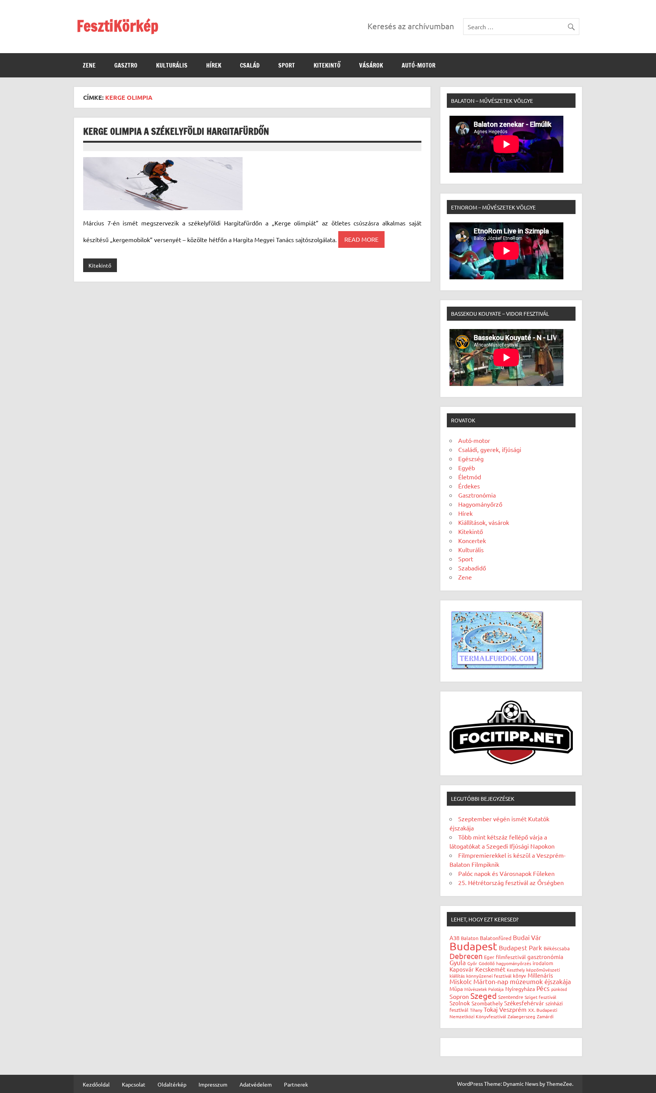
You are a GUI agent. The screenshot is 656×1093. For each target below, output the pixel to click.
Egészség (471, 458)
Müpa (456, 988)
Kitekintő (327, 65)
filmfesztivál (511, 956)
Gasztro (125, 65)
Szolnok (459, 1002)
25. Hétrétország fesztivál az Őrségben (511, 882)
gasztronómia (545, 956)
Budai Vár (527, 937)
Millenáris (540, 975)
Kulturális (172, 65)
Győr (472, 963)
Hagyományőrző (480, 504)
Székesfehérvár (524, 1002)
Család (250, 65)
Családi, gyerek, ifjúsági (489, 449)
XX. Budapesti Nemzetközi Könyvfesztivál (503, 1013)
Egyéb (466, 467)
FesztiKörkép (117, 25)
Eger (489, 957)
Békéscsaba (557, 948)
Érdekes (469, 486)
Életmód (469, 476)
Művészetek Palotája (484, 989)
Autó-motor (418, 65)
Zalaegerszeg (521, 1016)
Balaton (469, 938)
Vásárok (371, 65)
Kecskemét (490, 969)
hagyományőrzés (513, 963)
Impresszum (213, 1084)
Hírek (213, 65)
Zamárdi (545, 1016)
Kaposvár (461, 969)
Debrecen (466, 956)
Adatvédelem (256, 1084)
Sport (286, 65)
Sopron (459, 996)
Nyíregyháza (520, 988)
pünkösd (559, 989)
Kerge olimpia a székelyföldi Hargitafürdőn (176, 131)
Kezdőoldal (96, 1084)
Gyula (457, 962)
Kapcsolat (133, 1084)
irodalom (543, 963)
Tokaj (491, 1009)
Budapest (473, 946)
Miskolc (460, 981)
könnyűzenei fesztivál (488, 976)
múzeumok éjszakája (540, 981)
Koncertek (472, 540)
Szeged (483, 995)
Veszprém (513, 1009)
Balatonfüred (495, 937)
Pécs (543, 988)
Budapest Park (520, 947)
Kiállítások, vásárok (483, 522)
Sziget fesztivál (540, 997)
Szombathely (487, 1003)
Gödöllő (487, 963)
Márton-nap (490, 981)
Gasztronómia (477, 495)
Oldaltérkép (172, 1084)
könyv (519, 975)
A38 (454, 937)
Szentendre (510, 997)
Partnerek (296, 1084)
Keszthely (516, 970)
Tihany (476, 1010)
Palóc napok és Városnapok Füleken (506, 873)
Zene (89, 65)
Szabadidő (472, 568)
